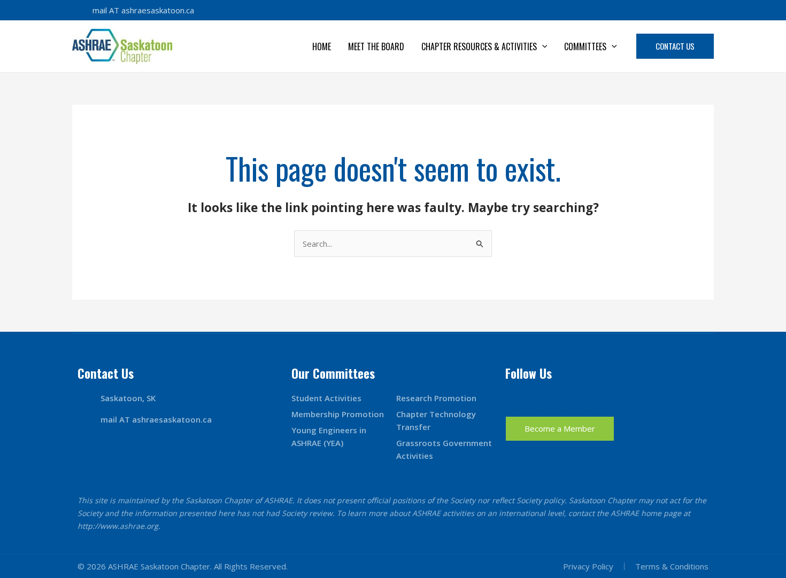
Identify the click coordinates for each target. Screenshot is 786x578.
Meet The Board (376, 46)
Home (321, 46)
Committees (585, 46)
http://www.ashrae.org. (119, 526)
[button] (542, 46)
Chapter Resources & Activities (479, 46)
